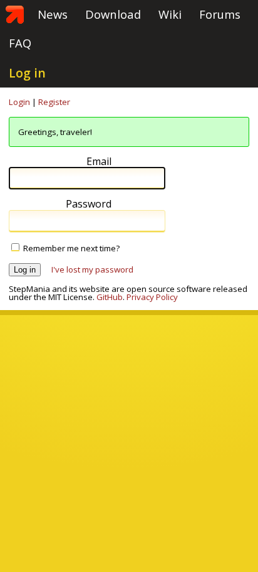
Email (98, 162)
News (53, 14)
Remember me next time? (71, 248)
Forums (219, 14)
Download (113, 14)
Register (54, 102)
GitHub (109, 297)
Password (88, 204)
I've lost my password (92, 269)
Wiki (170, 14)
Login (19, 102)
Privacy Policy (152, 297)
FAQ (20, 43)
